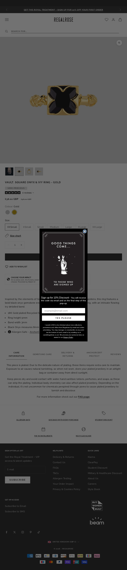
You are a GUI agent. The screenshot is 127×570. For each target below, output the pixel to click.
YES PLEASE (63, 318)
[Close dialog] (84, 231)
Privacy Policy (68, 337)
